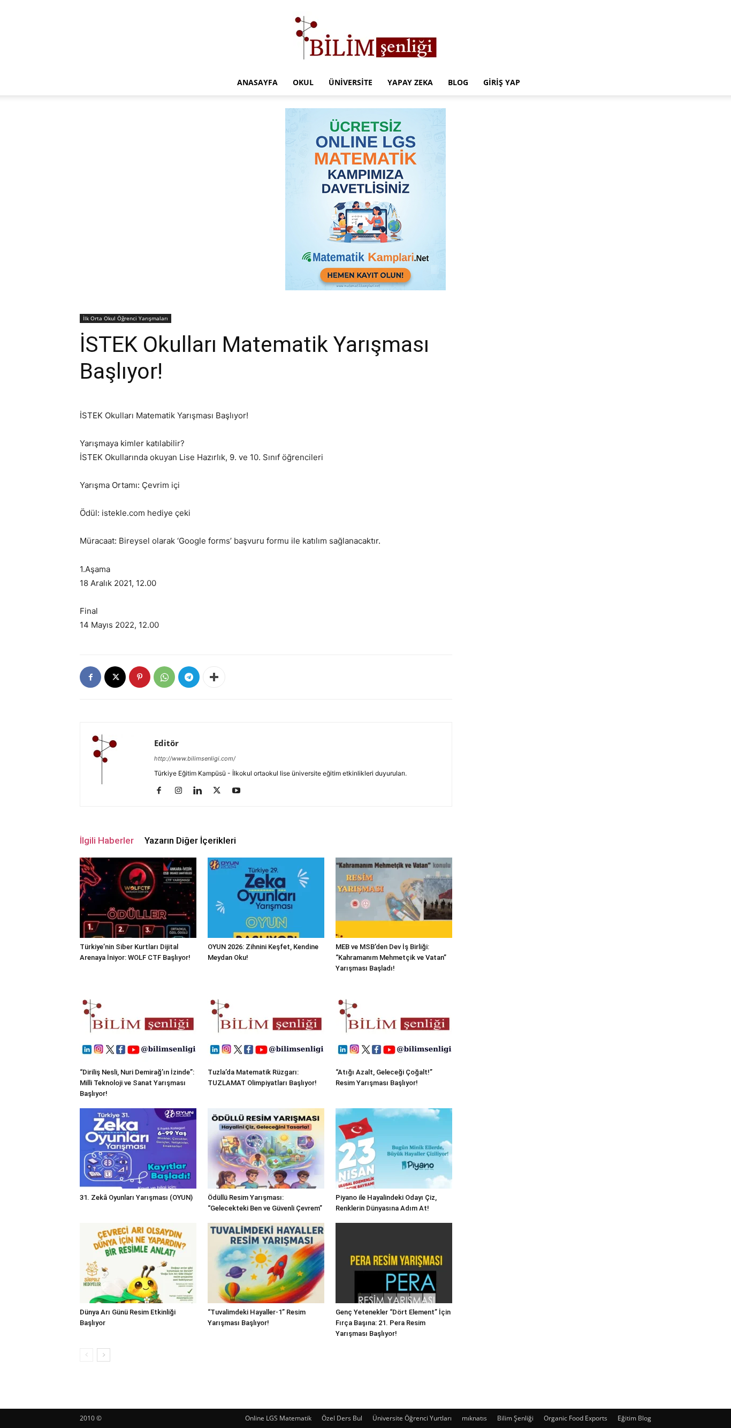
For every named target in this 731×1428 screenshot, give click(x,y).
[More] (214, 677)
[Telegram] (189, 677)
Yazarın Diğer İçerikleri (190, 840)
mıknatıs (474, 1418)
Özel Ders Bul (342, 1418)
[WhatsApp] (164, 677)
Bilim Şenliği (515, 1418)
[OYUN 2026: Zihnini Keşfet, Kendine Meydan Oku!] (266, 898)
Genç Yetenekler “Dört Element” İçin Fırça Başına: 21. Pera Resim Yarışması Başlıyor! (393, 1322)
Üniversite (350, 82)
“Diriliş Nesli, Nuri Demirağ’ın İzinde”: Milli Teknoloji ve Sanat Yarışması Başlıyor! (137, 1083)
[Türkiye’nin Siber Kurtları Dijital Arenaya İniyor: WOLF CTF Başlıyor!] (138, 898)
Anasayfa (257, 82)
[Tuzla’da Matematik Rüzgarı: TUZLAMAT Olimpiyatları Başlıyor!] (266, 1023)
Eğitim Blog (634, 1418)
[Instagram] (182, 791)
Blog (458, 82)
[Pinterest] (139, 677)
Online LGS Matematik (278, 1418)
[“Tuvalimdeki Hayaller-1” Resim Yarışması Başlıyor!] (266, 1263)
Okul (303, 82)
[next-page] (103, 1355)
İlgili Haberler (107, 840)
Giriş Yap (501, 82)
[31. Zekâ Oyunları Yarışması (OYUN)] (138, 1148)
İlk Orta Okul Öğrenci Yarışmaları (125, 318)
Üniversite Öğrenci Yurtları (412, 1418)
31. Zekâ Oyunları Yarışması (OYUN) (136, 1197)
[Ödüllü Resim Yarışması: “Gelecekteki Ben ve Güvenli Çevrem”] (266, 1148)
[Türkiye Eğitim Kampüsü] (365, 35)
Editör (166, 743)
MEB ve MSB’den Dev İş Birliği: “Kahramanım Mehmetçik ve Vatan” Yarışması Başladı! (391, 957)
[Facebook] (90, 677)
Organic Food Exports (575, 1418)
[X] (115, 677)
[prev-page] (86, 1355)
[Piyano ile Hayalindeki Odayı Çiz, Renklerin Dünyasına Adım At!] (394, 1148)
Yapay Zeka (410, 82)
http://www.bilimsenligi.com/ (194, 758)
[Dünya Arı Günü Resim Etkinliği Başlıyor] (138, 1263)
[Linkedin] (201, 791)
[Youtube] (240, 791)
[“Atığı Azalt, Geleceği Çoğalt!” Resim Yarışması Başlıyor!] (394, 1023)
